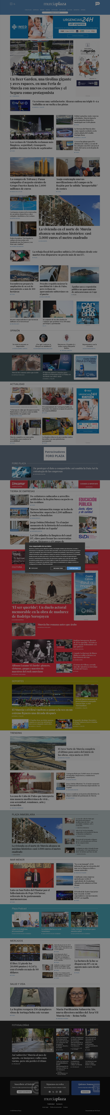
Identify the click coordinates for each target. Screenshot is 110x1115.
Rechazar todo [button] (58, 568)
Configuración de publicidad (42, 562)
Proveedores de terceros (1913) (68, 554)
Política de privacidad (47, 564)
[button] (33, 568)
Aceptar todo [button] (74, 568)
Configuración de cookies (35, 564)
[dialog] (55, 557)
